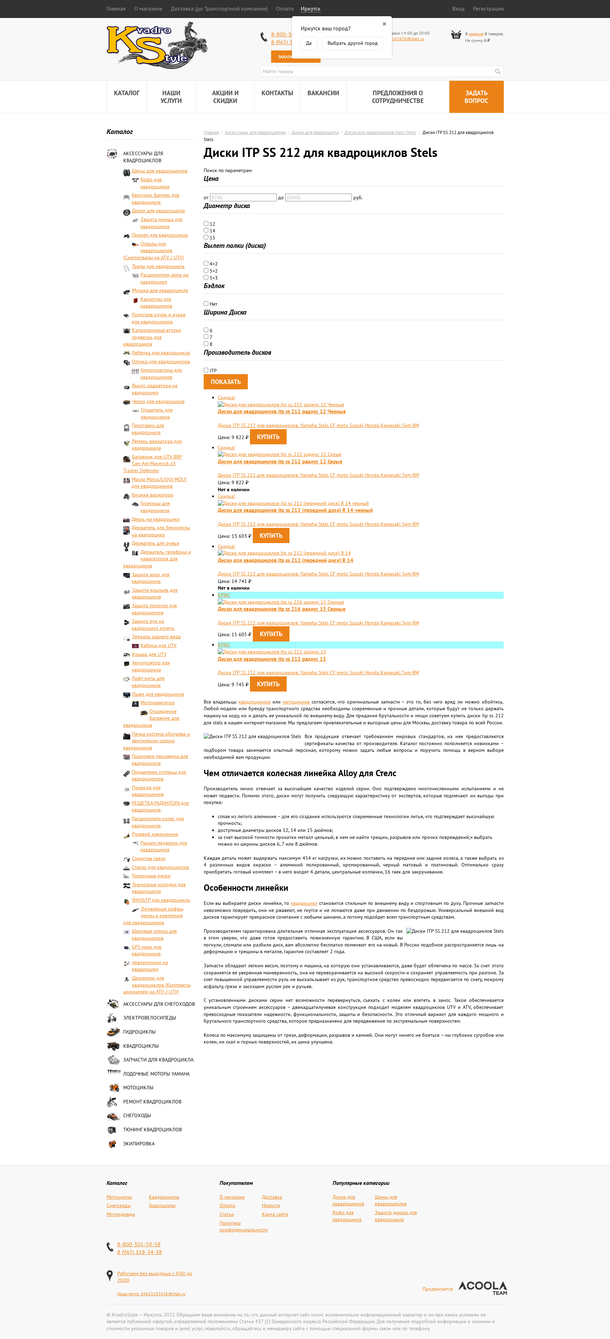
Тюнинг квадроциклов (152, 1129)
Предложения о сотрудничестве (398, 97)
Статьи (227, 1214)
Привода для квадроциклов (148, 791)
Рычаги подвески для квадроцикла (163, 846)
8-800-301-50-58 (139, 1244)
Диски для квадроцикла (158, 210)
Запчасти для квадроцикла (158, 1060)
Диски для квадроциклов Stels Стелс (381, 132)
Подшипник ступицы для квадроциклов (159, 775)
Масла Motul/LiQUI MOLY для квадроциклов (159, 482)
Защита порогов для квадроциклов (154, 609)
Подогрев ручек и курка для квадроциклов (158, 318)
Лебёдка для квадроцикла (161, 352)
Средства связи (149, 858)
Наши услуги (171, 97)
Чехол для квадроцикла (158, 401)
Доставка (272, 1197)
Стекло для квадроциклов (160, 867)
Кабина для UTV (158, 645)
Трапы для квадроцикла (158, 266)
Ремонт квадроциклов (152, 1101)
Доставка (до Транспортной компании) (219, 8)
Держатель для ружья (155, 543)
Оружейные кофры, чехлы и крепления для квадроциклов (153, 916)
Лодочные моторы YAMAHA (156, 1074)
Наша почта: (129, 1293)
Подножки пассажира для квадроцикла (160, 759)
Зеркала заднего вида (156, 636)
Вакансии (323, 93)
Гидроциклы (139, 1032)
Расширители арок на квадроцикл (164, 278)
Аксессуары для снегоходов (159, 1004)
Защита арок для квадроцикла (150, 578)
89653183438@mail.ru (401, 38)
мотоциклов (296, 702)
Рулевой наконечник (155, 834)
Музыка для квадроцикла (160, 290)
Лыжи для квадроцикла (158, 694)
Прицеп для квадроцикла (160, 235)
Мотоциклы (138, 1087)
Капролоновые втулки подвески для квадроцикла (152, 337)
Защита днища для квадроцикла (161, 223)
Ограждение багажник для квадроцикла (151, 718)
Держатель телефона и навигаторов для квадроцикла (157, 559)
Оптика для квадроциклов (161, 361)
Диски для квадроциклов (348, 1200)
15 (211, 238)
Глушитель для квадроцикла (157, 413)
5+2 (213, 271)
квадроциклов (254, 702)
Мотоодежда (121, 1214)
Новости (271, 1205)
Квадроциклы (141, 1046)
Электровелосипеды (149, 1018)
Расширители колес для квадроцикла (158, 822)
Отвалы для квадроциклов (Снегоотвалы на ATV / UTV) (153, 251)
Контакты (277, 93)
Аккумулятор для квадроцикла (151, 666)
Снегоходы (137, 1115)
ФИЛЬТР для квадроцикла (161, 900)
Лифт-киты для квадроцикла (148, 681)
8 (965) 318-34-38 (139, 1251)
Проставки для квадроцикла (148, 429)
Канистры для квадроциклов (156, 302)
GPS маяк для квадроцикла (146, 950)
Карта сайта (275, 1214)
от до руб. (283, 197)
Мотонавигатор (157, 702)
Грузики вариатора (152, 495)
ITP (212, 370)
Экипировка (139, 1143)
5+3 (213, 278)
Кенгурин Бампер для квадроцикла (155, 198)
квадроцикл (304, 903)
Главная (116, 8)
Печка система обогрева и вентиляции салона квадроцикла (156, 741)
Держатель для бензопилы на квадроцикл (161, 531)
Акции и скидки (225, 97)
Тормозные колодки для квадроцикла (159, 888)
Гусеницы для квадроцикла (155, 506)
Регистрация (488, 8)
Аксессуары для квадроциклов (143, 157)
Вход (458, 8)
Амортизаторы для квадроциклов (161, 373)
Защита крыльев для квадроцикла (155, 593)
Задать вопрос (476, 97)
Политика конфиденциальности (244, 1226)
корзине (476, 33)
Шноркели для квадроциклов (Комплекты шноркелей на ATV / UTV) (157, 985)
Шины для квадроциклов (159, 171)
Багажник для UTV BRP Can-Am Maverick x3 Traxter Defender (152, 464)
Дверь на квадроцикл (156, 519)
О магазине (148, 8)
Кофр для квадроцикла (154, 183)
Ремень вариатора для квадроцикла (157, 444)
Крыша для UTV (149, 654)
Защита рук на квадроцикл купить (153, 624)
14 (211, 230)
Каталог (126, 93)
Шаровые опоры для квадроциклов (154, 934)
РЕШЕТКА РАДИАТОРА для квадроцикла (160, 806)
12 (211, 224)
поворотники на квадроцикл (150, 966)
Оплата (285, 8)
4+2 (213, 264)
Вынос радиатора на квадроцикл (155, 389)
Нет (212, 304)
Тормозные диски (151, 875)
